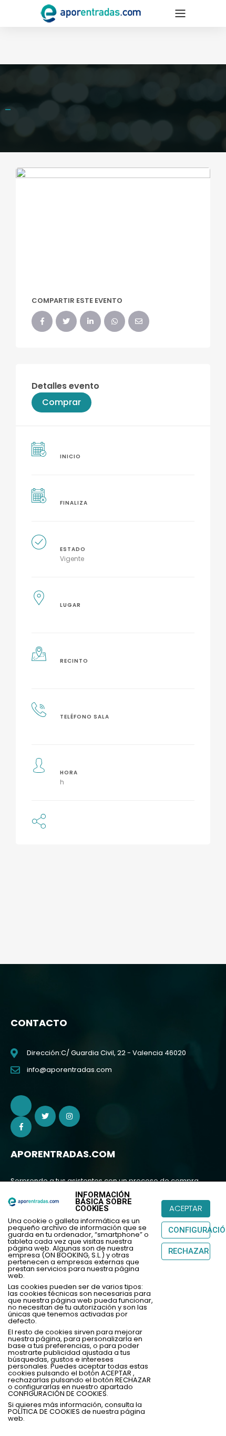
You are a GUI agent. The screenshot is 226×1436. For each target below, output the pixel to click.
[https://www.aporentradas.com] (91, 12)
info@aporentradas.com (69, 1070)
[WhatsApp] (114, 321)
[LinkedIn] (90, 321)
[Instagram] (69, 1116)
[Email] (138, 321)
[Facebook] (42, 321)
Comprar (61, 402)
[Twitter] (66, 321)
